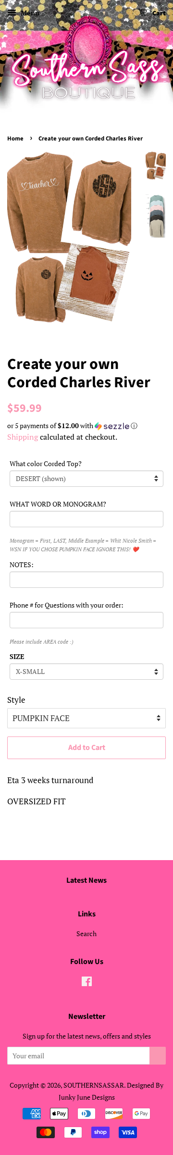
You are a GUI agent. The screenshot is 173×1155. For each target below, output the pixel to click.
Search (86, 933)
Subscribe (157, 1056)
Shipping (22, 437)
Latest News (86, 880)
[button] (86, 426)
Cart (158, 13)
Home (15, 138)
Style (16, 699)
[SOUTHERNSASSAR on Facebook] (86, 983)
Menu (29, 12)
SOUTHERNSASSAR (93, 1085)
